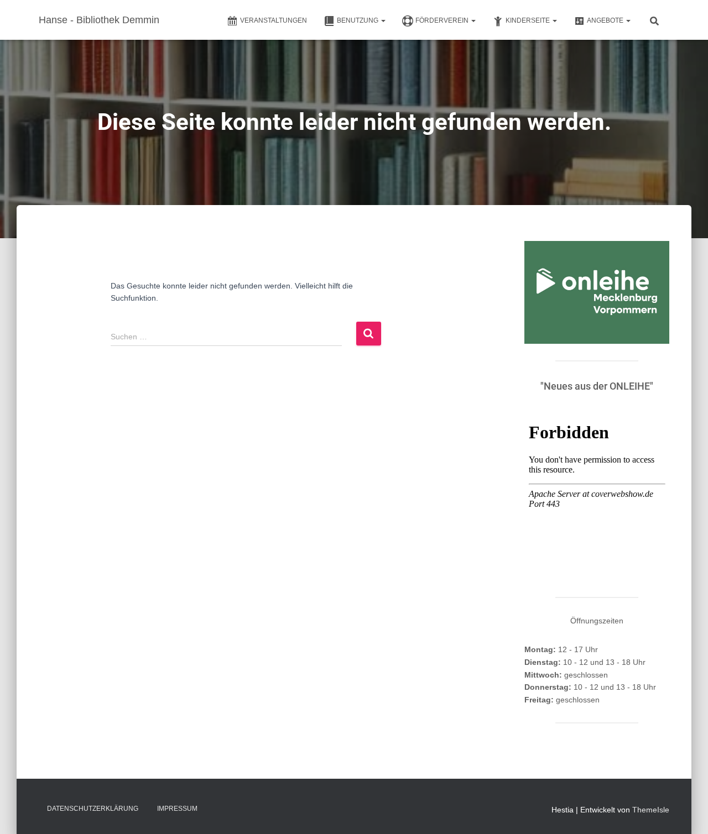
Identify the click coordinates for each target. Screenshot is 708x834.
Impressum (177, 808)
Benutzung (358, 20)
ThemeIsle (650, 809)
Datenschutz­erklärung (92, 808)
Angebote (606, 20)
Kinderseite (528, 20)
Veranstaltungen (273, 20)
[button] (383, 20)
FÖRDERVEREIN (442, 20)
